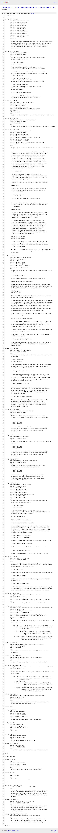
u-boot (17, 7)
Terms (17, 830)
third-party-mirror (8, 7)
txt (52, 830)
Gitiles (9, 830)
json (55, 830)
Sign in (54, 2)
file (32, 13)
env (54, 7)
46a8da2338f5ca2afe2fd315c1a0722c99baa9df (35, 7)
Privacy (13, 830)
